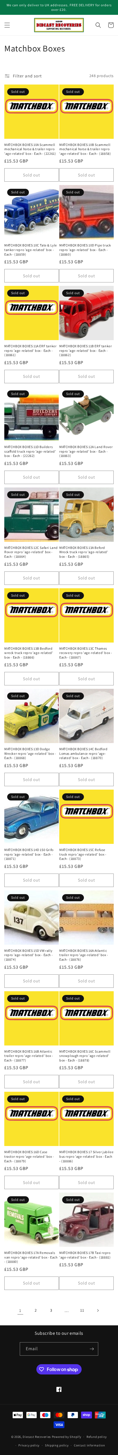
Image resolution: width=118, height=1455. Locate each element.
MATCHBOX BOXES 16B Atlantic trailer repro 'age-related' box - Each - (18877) (28, 1055)
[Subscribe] (91, 1349)
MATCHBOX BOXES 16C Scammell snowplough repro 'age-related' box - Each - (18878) (84, 1055)
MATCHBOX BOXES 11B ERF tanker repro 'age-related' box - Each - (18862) (85, 350)
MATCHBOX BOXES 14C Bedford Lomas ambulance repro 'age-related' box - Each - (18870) (83, 753)
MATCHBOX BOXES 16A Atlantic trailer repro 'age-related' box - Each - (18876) (83, 955)
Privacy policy (29, 1445)
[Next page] (97, 1310)
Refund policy (96, 1437)
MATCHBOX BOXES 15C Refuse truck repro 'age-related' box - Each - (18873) (83, 854)
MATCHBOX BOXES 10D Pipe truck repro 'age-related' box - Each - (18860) (85, 249)
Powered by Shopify (66, 1437)
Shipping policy (57, 1445)
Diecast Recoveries (37, 1437)
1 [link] (20, 1310)
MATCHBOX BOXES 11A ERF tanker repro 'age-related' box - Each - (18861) (30, 350)
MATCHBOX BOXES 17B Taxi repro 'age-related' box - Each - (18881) (85, 1255)
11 (82, 1310)
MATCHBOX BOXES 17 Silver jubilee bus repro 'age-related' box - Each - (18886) (86, 1156)
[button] (7, 25)
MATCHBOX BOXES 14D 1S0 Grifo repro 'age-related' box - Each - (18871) (29, 854)
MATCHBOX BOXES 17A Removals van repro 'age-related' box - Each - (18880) (30, 1257)
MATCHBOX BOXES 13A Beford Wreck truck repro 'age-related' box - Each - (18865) (83, 552)
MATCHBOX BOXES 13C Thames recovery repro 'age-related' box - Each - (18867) (85, 652)
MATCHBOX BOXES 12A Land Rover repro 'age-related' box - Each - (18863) (86, 451)
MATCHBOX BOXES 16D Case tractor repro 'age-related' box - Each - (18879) (29, 1156)
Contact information (89, 1445)
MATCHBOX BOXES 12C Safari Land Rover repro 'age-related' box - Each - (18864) (31, 552)
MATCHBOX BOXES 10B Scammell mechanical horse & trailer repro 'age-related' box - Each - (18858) (85, 149)
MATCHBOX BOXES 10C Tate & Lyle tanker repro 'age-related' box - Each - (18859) (30, 249)
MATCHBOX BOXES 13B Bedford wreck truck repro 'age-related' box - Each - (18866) (28, 652)
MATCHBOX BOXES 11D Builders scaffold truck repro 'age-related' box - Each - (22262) (30, 451)
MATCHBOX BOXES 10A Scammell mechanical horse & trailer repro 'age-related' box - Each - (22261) (30, 149)
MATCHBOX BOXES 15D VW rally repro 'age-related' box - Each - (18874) (28, 955)
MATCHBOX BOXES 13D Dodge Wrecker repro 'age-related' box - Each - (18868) (30, 753)
